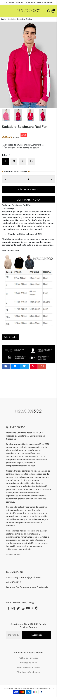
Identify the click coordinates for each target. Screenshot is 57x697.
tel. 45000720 (13, 582)
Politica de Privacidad (28, 657)
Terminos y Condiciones (28, 672)
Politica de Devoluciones (28, 667)
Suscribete (36, 634)
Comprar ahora (28, 199)
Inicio (3, 19)
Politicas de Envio (28, 662)
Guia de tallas (10, 337)
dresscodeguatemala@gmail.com (23, 577)
